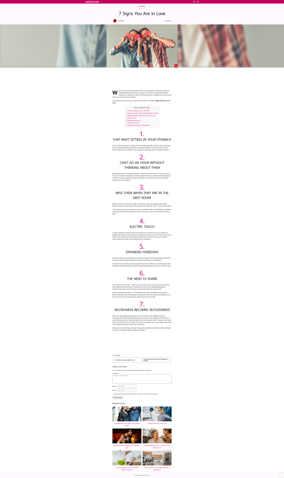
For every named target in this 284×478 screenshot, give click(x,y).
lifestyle (142, 6)
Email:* (114, 390)
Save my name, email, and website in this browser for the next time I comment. (136, 394)
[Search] (194, 1)
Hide (148, 108)
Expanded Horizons (133, 120)
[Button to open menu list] (197, 2)
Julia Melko (121, 21)
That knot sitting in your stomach (138, 111)
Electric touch (131, 118)
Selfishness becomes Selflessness (138, 125)
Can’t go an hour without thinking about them (142, 113)
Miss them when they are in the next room (141, 116)
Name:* (114, 386)
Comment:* (115, 373)
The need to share (133, 123)
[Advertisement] (142, 78)
